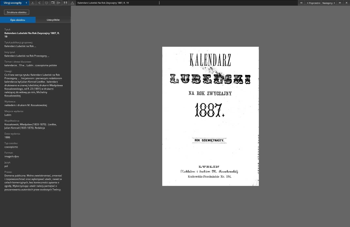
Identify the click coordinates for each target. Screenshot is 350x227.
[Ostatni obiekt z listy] (340, 2)
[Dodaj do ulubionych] (46, 2)
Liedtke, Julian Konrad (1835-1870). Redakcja (30, 126)
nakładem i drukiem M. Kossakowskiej (25, 105)
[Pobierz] (32, 2)
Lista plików (53, 19)
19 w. (22, 65)
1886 (7, 137)
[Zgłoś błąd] (72, 2)
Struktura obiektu (16, 12)
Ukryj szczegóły (12, 2)
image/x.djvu (11, 156)
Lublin (30, 65)
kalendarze (10, 65)
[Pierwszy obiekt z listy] (301, 2)
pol (6, 166)
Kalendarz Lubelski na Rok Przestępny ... (26, 55)
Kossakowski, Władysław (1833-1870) (25, 124)
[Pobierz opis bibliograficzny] (58, 3)
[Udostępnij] (39, 2)
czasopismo (11, 147)
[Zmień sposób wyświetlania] (52, 2)
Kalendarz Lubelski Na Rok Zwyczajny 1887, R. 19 (32, 34)
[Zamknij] (346, 2)
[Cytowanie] (65, 2)
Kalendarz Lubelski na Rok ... (20, 46)
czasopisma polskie (46, 65)
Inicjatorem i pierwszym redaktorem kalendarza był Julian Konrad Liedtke (33, 79)
